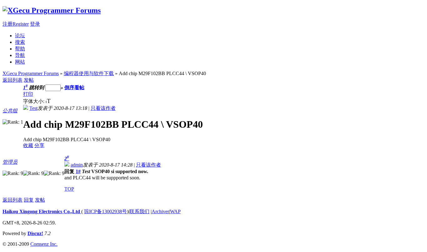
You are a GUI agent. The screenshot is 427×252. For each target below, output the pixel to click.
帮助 (20, 48)
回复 (29, 200)
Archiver (160, 211)
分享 (39, 145)
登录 (35, 24)
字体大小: (34, 101)
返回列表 (13, 80)
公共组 (10, 110)
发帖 (29, 80)
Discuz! (35, 233)
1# (78, 171)
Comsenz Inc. (44, 244)
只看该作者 (103, 108)
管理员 (10, 162)
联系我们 (139, 211)
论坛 (20, 35)
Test (33, 108)
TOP (69, 189)
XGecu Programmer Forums (31, 73)
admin (77, 164)
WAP (175, 211)
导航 (20, 55)
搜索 (20, 42)
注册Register (16, 24)
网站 (20, 61)
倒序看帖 (74, 87)
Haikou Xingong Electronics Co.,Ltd (42, 211)
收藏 (28, 145)
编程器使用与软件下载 (89, 73)
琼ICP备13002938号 (105, 211)
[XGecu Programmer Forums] (52, 10)
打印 (28, 94)
